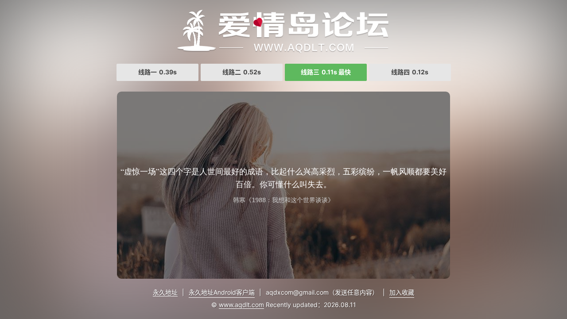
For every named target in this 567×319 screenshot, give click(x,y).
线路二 (241, 72)
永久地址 (165, 292)
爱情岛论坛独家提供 (283, 31)
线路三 (326, 72)
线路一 (157, 72)
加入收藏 (401, 292)
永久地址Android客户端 (222, 292)
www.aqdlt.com (241, 304)
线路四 (409, 72)
